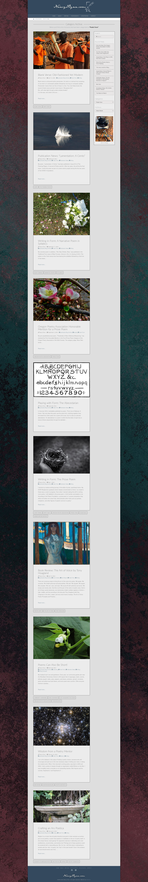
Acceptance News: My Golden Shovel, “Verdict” (104, 89)
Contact (89, 868)
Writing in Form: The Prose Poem (56, 479)
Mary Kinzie (46, 106)
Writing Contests (43, 671)
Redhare (88, 879)
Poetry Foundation (73, 861)
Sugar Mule (83, 512)
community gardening (40, 697)
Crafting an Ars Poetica (51, 828)
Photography (74, 868)
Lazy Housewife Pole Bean (67, 697)
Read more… (42, 98)
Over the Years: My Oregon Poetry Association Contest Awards (103, 47)
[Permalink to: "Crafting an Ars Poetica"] (61, 806)
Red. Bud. (98, 84)
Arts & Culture (56, 578)
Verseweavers (56, 701)
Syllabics (60, 272)
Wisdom (62, 756)
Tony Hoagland (60, 611)
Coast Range (37, 512)
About (62, 868)
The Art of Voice (48, 611)
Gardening (55, 669)
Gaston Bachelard (48, 784)
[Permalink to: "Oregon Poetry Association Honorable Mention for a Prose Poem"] (61, 299)
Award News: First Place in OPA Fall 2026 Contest (104, 58)
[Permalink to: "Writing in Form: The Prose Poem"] (61, 454)
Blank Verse (37, 106)
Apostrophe (82, 868)
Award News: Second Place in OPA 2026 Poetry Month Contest (103, 73)
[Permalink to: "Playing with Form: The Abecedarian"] (61, 379)
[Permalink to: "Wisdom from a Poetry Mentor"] (61, 726)
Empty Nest (47, 512)
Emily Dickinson (53, 697)
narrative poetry (50, 272)
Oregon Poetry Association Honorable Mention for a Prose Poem (59, 328)
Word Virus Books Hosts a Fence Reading (103, 63)
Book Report (64, 578)
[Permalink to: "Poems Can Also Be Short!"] (61, 638)
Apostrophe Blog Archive (63, 78)
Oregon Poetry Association (42, 356)
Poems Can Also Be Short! (52, 665)
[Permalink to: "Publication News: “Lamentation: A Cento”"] (61, 131)
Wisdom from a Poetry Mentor (55, 751)
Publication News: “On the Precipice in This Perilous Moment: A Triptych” (103, 79)
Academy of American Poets (42, 861)
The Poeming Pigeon (45, 187)
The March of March (101, 93)
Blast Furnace (38, 272)
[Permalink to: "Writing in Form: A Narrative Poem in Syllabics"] (61, 214)
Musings (55, 833)
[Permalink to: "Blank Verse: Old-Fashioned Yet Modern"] (61, 50)
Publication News (64, 160)
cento (36, 187)
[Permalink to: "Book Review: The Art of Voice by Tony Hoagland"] (61, 543)
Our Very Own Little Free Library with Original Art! (102, 52)
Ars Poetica (55, 861)
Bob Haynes (37, 784)
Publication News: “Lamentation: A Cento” (61, 156)
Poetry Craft (38, 611)
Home (57, 868)
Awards (75, 332)
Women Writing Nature (40, 516)
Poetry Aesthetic (61, 784)
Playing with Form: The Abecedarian (58, 403)
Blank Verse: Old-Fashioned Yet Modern (60, 75)
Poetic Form (74, 78)
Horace (64, 861)
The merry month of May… (103, 67)
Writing (80, 78)
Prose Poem (55, 356)
